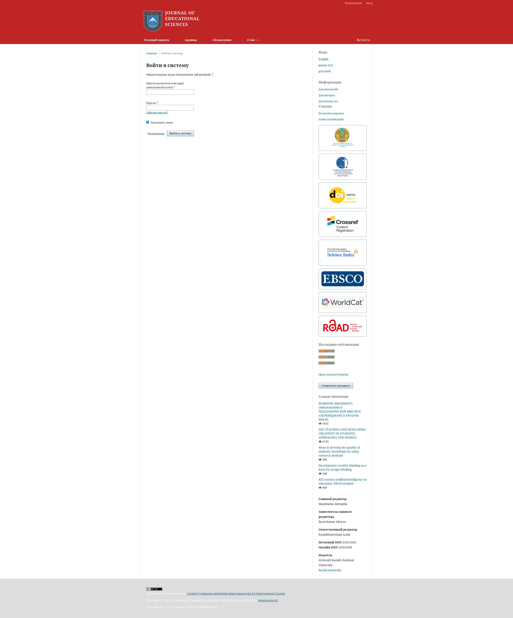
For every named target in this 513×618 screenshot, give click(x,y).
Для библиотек (328, 101)
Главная (151, 53)
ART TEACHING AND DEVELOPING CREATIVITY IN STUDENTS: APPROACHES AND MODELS (342, 433)
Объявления (222, 40)
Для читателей (328, 89)
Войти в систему (180, 133)
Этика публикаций (331, 119)
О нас (251, 40)
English (323, 59)
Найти (365, 40)
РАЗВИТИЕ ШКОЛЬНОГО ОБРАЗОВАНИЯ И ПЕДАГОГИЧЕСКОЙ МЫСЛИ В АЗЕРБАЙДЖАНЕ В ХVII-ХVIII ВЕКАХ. (340, 411)
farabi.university (330, 570)
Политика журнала (331, 113)
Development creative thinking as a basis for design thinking (343, 467)
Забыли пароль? (157, 112)
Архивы (191, 40)
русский (325, 71)
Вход (369, 3)
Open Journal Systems (333, 374)
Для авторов (327, 95)
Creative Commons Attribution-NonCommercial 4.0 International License (236, 593)
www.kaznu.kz (268, 600)
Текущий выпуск (156, 40)
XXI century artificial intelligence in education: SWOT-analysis (343, 481)
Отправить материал (335, 385)
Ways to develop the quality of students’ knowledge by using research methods (339, 451)
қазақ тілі (326, 65)
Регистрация (353, 3)
